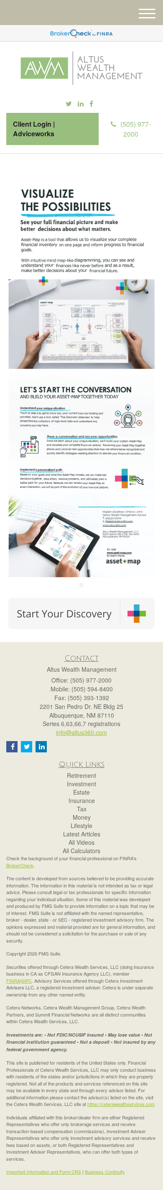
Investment (81, 784)
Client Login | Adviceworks (34, 128)
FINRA (13, 980)
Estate (81, 792)
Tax (82, 809)
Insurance (82, 800)
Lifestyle (81, 825)
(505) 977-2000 (135, 129)
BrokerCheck (19, 865)
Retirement (81, 775)
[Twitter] (69, 104)
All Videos (81, 842)
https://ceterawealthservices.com (121, 1104)
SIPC (26, 980)
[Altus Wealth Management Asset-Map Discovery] (81, 613)
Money (82, 817)
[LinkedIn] (81, 104)
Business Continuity (105, 1171)
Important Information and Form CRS (43, 1171)
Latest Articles (81, 834)
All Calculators (81, 850)
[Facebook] (91, 104)
